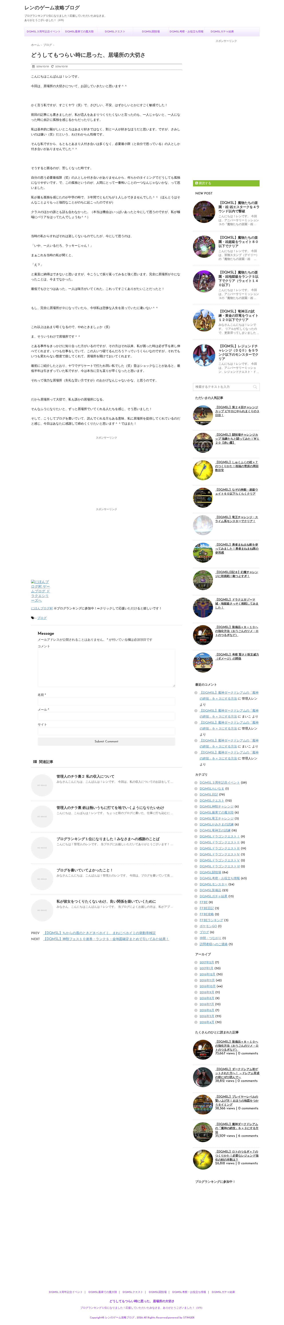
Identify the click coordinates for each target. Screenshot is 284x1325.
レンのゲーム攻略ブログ (52, 8)
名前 (42, 695)
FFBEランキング (211, 920)
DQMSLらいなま (212, 788)
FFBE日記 (207, 908)
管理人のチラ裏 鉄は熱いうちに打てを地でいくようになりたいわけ (110, 808)
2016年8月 (207, 998)
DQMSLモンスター (213, 884)
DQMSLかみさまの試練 (217, 824)
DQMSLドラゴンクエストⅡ (220, 842)
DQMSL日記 (209, 794)
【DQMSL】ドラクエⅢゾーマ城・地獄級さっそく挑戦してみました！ (236, 603)
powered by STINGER (181, 1317)
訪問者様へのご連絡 (214, 944)
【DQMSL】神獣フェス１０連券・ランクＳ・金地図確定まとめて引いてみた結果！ (106, 939)
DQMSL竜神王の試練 (215, 830)
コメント (44, 646)
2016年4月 (207, 1022)
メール (43, 710)
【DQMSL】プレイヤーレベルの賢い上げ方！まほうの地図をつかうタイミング (236, 1100)
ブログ (42, 618)
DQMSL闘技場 (151, 31)
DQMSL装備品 (210, 890)
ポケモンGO (208, 926)
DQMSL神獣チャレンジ (217, 806)
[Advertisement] (106, 473)
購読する (204, 183)
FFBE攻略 (207, 914)
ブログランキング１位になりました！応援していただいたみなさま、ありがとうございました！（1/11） (142, 1308)
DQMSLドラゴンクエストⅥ (220, 866)
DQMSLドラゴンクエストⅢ (220, 848)
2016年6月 (207, 1010)
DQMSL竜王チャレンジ (217, 818)
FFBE (204, 902)
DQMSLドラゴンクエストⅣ (220, 854)
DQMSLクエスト (115, 31)
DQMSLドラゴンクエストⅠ (220, 836)
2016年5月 (207, 1016)
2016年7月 (207, 1004)
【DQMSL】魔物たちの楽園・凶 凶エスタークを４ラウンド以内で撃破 (239, 207)
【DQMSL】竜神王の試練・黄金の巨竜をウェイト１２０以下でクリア (238, 316)
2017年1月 (206, 968)
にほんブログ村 (42, 608)
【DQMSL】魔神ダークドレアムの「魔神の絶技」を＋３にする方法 (236, 1128)
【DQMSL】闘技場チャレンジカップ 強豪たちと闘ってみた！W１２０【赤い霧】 (237, 438)
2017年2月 (207, 962)
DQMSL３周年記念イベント (44, 31)
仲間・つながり (210, 938)
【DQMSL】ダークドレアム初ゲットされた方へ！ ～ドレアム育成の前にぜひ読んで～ (237, 1073)
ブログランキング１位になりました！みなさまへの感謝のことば (108, 839)
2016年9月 (207, 992)
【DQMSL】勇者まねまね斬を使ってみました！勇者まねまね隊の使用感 (236, 548)
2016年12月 (207, 974)
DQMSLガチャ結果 (222, 31)
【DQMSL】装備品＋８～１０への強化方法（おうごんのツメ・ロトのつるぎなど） (236, 631)
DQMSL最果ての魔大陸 (79, 31)
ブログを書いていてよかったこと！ (85, 870)
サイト (42, 724)
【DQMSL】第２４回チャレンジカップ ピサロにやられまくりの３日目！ (237, 411)
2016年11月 (207, 980)
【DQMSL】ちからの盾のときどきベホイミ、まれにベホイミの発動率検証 (99, 933)
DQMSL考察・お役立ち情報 (186, 31)
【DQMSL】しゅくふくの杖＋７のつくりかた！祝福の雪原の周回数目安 (236, 466)
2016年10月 (208, 986)
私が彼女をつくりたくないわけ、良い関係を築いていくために (106, 901)
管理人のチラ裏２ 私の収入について (85, 777)
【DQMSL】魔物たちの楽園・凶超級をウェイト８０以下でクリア (238, 242)
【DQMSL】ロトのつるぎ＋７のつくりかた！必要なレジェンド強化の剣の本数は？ (236, 1155)
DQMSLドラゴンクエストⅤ (220, 860)
